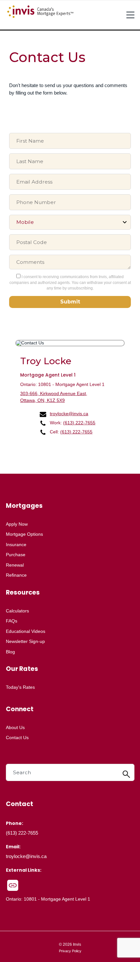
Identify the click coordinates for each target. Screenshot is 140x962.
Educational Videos (25, 631)
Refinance (16, 575)
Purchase (15, 554)
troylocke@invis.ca (69, 413)
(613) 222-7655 (79, 422)
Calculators (17, 611)
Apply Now (17, 524)
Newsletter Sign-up (25, 641)
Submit (70, 302)
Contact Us (17, 737)
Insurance (16, 544)
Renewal (15, 565)
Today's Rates (20, 687)
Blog (10, 651)
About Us (15, 727)
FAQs (11, 621)
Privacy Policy (70, 951)
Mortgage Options (24, 534)
